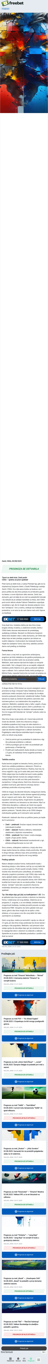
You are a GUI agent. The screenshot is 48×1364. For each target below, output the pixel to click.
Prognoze (31, 1361)
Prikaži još (24, 1348)
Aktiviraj (37, 619)
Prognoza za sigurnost (25, 995)
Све (43, 1352)
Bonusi (18, 1361)
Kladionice (10, 1361)
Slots (24, 1361)
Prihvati (41, 679)
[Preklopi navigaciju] (38, 1359)
